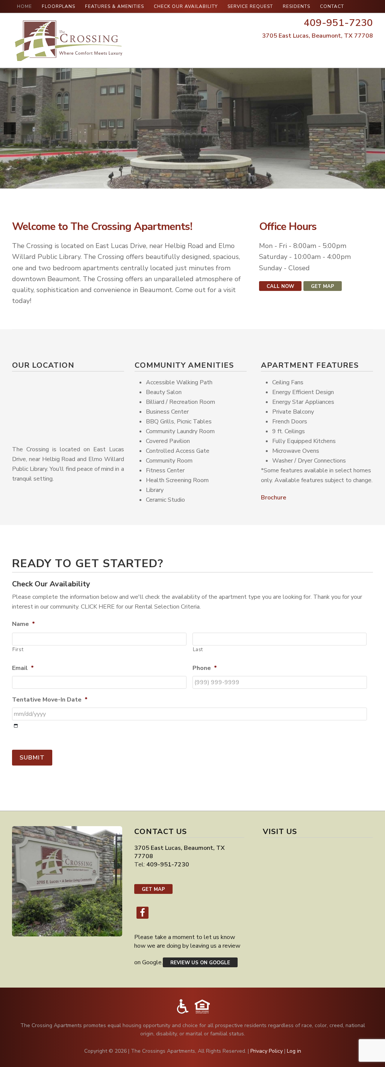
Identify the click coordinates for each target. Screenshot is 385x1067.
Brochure (273, 497)
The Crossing (68, 40)
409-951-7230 (338, 22)
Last (198, 649)
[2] (355, 178)
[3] (362, 178)
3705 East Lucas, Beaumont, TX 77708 (317, 36)
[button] (10, 128)
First (17, 649)
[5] (378, 178)
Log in (294, 1051)
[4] (370, 178)
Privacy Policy (266, 1051)
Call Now (280, 286)
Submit (32, 757)
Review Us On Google (200, 962)
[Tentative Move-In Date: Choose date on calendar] (16, 725)
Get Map (322, 286)
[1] (347, 178)
